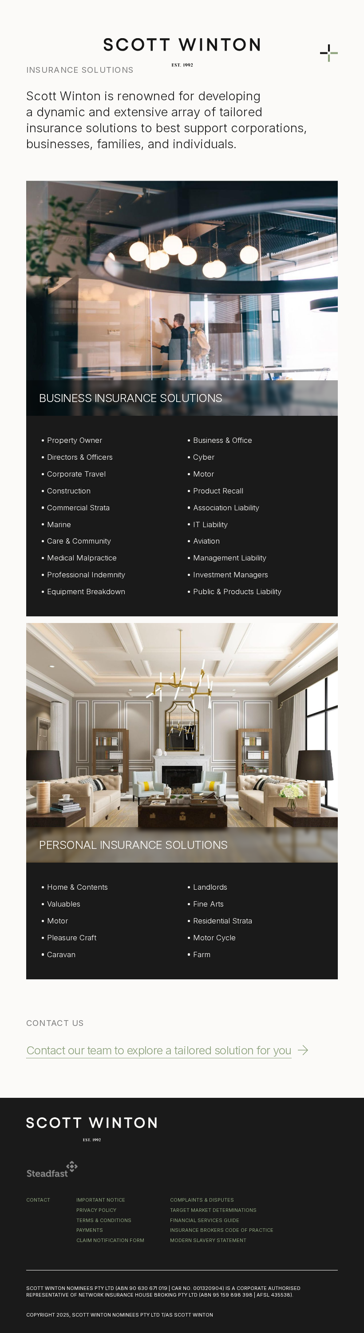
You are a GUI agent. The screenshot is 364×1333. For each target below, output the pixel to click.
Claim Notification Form (110, 1240)
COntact (38, 1200)
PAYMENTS (89, 1230)
